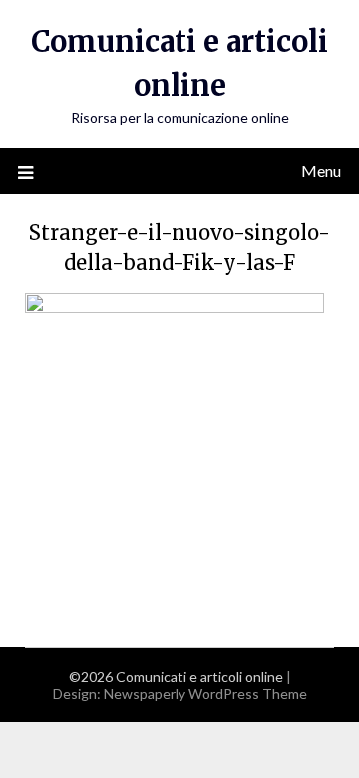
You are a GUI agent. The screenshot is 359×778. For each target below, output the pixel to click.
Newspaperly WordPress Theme (205, 693)
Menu (321, 170)
